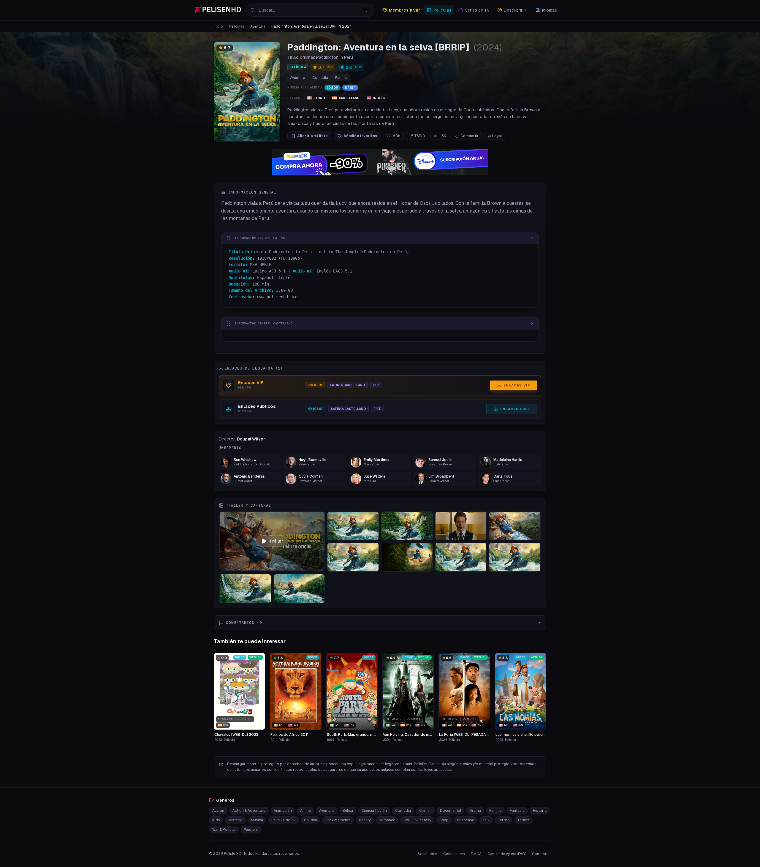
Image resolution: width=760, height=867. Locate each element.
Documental (450, 811)
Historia (540, 811)
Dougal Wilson (251, 439)
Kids (216, 820)
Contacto (540, 854)
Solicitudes (427, 854)
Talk (486, 820)
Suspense (465, 820)
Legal (497, 136)
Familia (341, 78)
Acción (218, 811)
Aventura (257, 26)
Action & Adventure (248, 811)
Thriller (523, 820)
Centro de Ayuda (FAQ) (506, 854)
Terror (503, 820)
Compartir (469, 136)
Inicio (218, 26)
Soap (444, 820)
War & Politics (224, 830)
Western (251, 830)
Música (257, 820)
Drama (475, 811)
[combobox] (310, 10)
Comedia (320, 78)
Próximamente (338, 820)
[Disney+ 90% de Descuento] (380, 162)
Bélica (348, 811)
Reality (364, 820)
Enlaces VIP (517, 385)
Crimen (425, 811)
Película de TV (283, 820)
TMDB (419, 136)
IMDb (396, 136)
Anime (305, 811)
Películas (236, 26)
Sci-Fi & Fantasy (417, 820)
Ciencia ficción (374, 811)
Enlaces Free (515, 409)
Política (310, 820)
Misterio (235, 820)
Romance (387, 820)
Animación (283, 811)
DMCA (476, 854)
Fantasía (517, 811)
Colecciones (454, 854)
